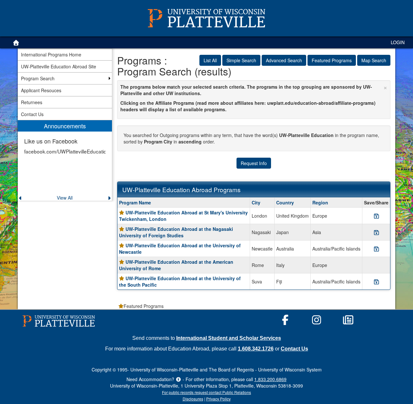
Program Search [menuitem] (38, 78)
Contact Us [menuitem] (32, 114)
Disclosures (193, 398)
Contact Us (294, 348)
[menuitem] (65, 160)
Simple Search (241, 60)
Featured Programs (332, 60)
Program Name (135, 202)
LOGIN (398, 42)
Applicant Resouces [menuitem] (41, 90)
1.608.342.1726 (256, 348)
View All (65, 197)
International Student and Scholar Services (228, 338)
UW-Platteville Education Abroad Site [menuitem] (58, 66)
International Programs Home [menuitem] (51, 54)
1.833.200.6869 (270, 379)
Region (320, 202)
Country (285, 202)
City (256, 202)
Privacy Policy (218, 398)
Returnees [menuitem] (31, 102)
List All (210, 60)
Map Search (373, 60)
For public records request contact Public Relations (206, 392)
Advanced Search (284, 60)
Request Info (254, 163)
